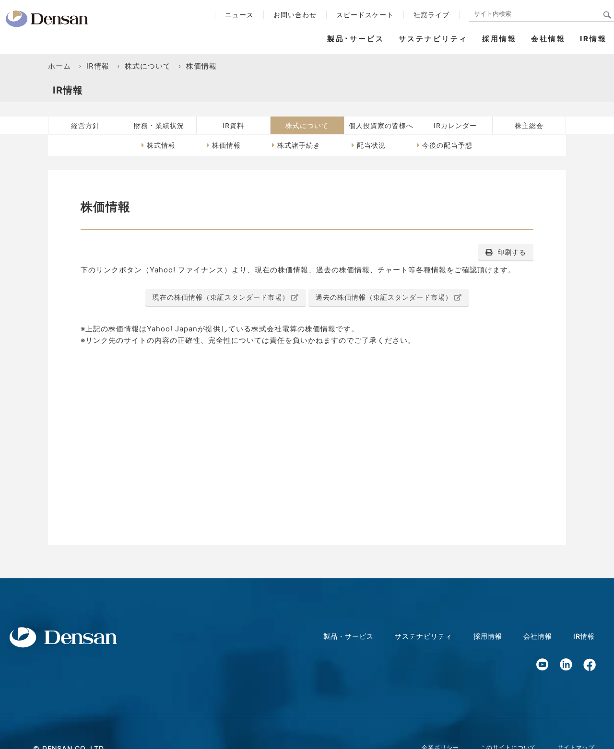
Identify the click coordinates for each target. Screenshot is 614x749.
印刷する (511, 252)
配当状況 (371, 145)
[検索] (607, 16)
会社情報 (548, 38)
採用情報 (499, 38)
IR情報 (593, 38)
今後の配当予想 (447, 145)
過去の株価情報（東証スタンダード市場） (384, 297)
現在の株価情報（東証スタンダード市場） (221, 297)
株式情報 (161, 145)
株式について (148, 65)
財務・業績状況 (159, 125)
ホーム (59, 65)
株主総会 (529, 125)
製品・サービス (348, 636)
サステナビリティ (433, 38)
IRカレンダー (455, 125)
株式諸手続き (298, 145)
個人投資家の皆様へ (381, 125)
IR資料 (233, 125)
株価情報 (226, 145)
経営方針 (85, 125)
